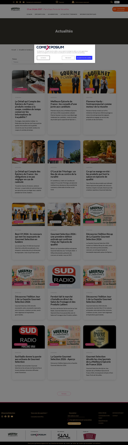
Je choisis (43, 57)
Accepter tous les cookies (84, 57)
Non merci (68, 57)
